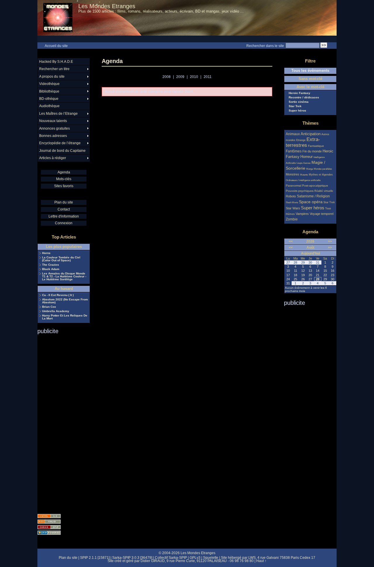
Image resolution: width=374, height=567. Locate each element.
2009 (180, 77)
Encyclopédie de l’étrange (60, 143)
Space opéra (311, 201)
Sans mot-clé (310, 79)
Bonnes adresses (53, 136)
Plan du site (63, 202)
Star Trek (295, 106)
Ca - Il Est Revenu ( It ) (58, 295)
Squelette (210, 558)
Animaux (293, 134)
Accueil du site (56, 46)
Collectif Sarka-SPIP (171, 558)
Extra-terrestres (303, 142)
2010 (194, 77)
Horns (46, 253)
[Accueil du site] (57, 18)
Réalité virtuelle (323, 190)
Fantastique (316, 145)
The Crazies (50, 264)
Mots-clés (63, 179)
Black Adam (50, 269)
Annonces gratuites (54, 128)
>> (330, 241)
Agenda (64, 172)
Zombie (292, 219)
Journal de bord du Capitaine (62, 151)
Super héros (297, 110)
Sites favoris (63, 186)
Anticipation (311, 134)
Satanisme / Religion (313, 196)
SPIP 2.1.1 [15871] (95, 558)
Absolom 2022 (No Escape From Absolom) (65, 301)
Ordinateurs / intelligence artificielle (303, 180)
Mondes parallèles (323, 169)
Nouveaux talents (53, 121)
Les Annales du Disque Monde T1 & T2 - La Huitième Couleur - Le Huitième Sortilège (64, 276)
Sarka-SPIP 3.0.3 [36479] (132, 558)
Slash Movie (292, 202)
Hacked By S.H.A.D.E (56, 62)
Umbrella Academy (55, 311)
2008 (166, 77)
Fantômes (294, 151)
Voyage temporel (321, 213)
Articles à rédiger (52, 158)
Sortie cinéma (299, 101)
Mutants (304, 174)
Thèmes (310, 123)
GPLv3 (195, 558)
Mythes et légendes (321, 174)
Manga (309, 169)
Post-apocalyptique (315, 185)
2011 (208, 77)
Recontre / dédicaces (304, 97)
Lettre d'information (64, 216)
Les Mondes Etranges (106, 6)
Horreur (306, 157)
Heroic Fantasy (299, 93)
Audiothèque (49, 106)
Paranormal (293, 185)
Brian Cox (49, 306)
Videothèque (49, 84)
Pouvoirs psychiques (300, 190)
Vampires (302, 213)
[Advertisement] (60, 422)
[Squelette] (49, 527)
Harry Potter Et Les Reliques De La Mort (64, 317)
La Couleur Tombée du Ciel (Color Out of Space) (61, 259)
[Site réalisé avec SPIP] (49, 533)
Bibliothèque (49, 91)
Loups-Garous (304, 163)
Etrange (301, 140)
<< (291, 241)
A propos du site (52, 76)
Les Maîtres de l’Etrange (58, 114)
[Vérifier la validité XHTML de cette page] (49, 516)
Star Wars (293, 208)
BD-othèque (48, 99)
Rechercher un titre (54, 69)
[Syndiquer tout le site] (49, 521)
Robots (291, 196)
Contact (64, 209)
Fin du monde (312, 151)
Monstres (292, 174)
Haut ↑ (261, 561)
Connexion (63, 223)
